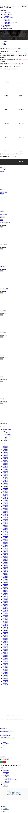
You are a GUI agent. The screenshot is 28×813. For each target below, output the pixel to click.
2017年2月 (5, 622)
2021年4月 (5, 545)
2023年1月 (5, 513)
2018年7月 (5, 596)
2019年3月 (5, 584)
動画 (6, 437)
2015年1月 (5, 661)
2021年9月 (5, 537)
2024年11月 (5, 478)
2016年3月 (5, 639)
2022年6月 (5, 523)
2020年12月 (5, 551)
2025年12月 (5, 458)
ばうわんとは (6, 772)
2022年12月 (5, 514)
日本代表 (3, 332)
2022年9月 (5, 519)
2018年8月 (5, 595)
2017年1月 (5, 624)
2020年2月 (5, 567)
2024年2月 (5, 492)
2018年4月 (5, 601)
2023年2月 (5, 511)
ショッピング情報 (7, 429)
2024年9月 (5, 482)
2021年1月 (5, 550)
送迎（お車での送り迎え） (11, 22)
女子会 (2, 266)
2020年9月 (5, 556)
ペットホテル (8, 20)
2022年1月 (5, 531)
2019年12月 (5, 570)
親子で (1, 421)
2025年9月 (5, 463)
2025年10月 (5, 461)
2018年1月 (5, 605)
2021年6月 (5, 542)
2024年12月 (5, 477)
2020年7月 (5, 559)
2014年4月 (5, 675)
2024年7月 (5, 485)
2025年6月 (5, 468)
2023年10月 (5, 499)
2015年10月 (5, 647)
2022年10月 (5, 517)
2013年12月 (5, 681)
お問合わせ (5, 786)
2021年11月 (5, 534)
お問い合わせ (3, 10)
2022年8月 (5, 520)
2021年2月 (5, 548)
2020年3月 (5, 565)
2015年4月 (5, 657)
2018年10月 (5, 591)
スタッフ (7, 16)
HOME (4, 806)
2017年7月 (5, 615)
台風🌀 (1, 376)
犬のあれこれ (6, 440)
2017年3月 (5, 621)
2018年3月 (5, 602)
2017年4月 (5, 619)
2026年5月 (5, 451)
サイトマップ (6, 743)
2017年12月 (5, 607)
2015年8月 (5, 650)
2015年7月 (5, 652)
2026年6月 (5, 449)
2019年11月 (5, 571)
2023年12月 (5, 495)
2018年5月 (5, 599)
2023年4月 (5, 508)
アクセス (5, 784)
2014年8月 (5, 669)
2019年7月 (5, 578)
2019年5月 (5, 581)
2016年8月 (5, 632)
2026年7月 (5, 447)
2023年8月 (5, 502)
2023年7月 (5, 503)
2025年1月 (5, 475)
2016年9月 (5, 630)
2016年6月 (5, 635)
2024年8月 (5, 483)
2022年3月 (5, 528)
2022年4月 (5, 526)
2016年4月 (5, 638)
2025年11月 (5, 460)
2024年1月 (5, 494)
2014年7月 (5, 670)
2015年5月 (5, 655)
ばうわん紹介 (8, 434)
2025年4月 (5, 471)
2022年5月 (5, 525)
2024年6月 (5, 486)
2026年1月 (5, 457)
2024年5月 (5, 488)
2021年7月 (5, 540)
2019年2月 (5, 585)
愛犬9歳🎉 (2, 398)
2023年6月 (5, 505)
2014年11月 (5, 664)
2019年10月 (5, 573)
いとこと (1, 354)
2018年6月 (5, 598)
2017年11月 (5, 609)
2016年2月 (5, 641)
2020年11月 (5, 553)
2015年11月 (5, 646)
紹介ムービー (8, 439)
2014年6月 (5, 672)
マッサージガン (4, 288)
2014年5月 (5, 674)
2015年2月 (5, 660)
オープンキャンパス (5, 222)
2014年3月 (5, 677)
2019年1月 (5, 587)
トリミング (7, 19)
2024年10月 (5, 480)
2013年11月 (5, 683)
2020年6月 (5, 561)
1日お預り (7, 23)
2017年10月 (5, 610)
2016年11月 (5, 627)
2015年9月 (5, 649)
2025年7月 (5, 466)
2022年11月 (5, 516)
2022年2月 (5, 530)
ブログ (4, 169)
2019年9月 (5, 574)
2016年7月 (5, 633)
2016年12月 (5, 626)
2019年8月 (5, 576)
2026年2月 (5, 455)
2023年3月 (5, 509)
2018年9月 (5, 593)
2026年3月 (5, 454)
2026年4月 (5, 452)
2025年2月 (5, 474)
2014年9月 (5, 667)
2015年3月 (5, 658)
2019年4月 (5, 582)
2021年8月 (5, 539)
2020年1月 (5, 568)
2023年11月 (5, 497)
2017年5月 (5, 618)
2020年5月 (5, 562)
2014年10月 (5, 666)
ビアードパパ (3, 244)
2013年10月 (5, 684)
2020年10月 (5, 554)
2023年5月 (5, 506)
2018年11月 (5, 590)
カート (4, 745)
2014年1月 (5, 680)
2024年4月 (5, 489)
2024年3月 (5, 491)
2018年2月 (5, 604)
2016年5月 (5, 636)
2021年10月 (5, 536)
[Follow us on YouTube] (4, 762)
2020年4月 (5, 564)
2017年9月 (5, 612)
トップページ (6, 770)
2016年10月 (5, 629)
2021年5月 (5, 543)
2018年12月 (5, 588)
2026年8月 (5, 446)
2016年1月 (5, 643)
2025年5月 (5, 469)
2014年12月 (5, 663)
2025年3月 (5, 472)
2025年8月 (5, 465)
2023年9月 (5, 500)
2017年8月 (5, 613)
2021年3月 (5, 547)
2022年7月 (5, 522)
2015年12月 (5, 644)
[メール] (1, 762)
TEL (4, 811)
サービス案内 (6, 775)
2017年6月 (5, 616)
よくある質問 (6, 783)
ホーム (4, 742)
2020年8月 (5, 557)
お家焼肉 (3, 310)
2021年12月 (5, 533)
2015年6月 (5, 653)
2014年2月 (5, 678)
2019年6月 (5, 579)
